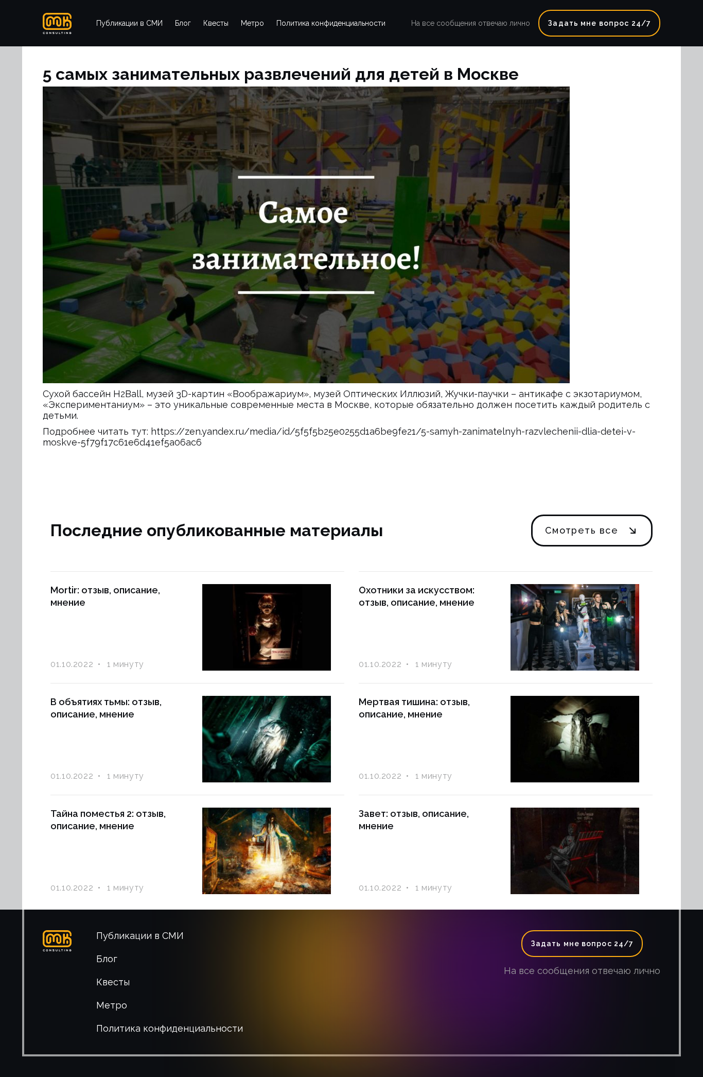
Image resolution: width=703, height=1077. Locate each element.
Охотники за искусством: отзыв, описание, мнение (416, 596)
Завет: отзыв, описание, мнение (414, 819)
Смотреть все (581, 530)
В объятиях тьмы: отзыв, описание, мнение (106, 708)
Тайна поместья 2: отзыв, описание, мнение (108, 819)
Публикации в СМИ (129, 23)
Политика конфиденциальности (330, 23)
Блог (183, 23)
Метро (252, 23)
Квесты (216, 23)
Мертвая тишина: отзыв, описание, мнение (414, 708)
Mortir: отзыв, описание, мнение (105, 596)
